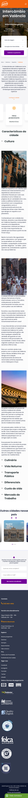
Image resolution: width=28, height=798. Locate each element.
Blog (2, 652)
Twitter (3, 674)
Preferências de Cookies (8, 658)
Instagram (4, 668)
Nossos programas (6, 637)
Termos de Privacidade (14, 792)
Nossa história (5, 646)
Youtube (3, 671)
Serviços (3, 643)
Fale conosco (5, 649)
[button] (12, 518)
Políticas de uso (14, 790)
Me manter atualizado (14, 581)
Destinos (3, 640)
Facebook (4, 665)
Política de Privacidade (8, 655)
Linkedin (3, 677)
